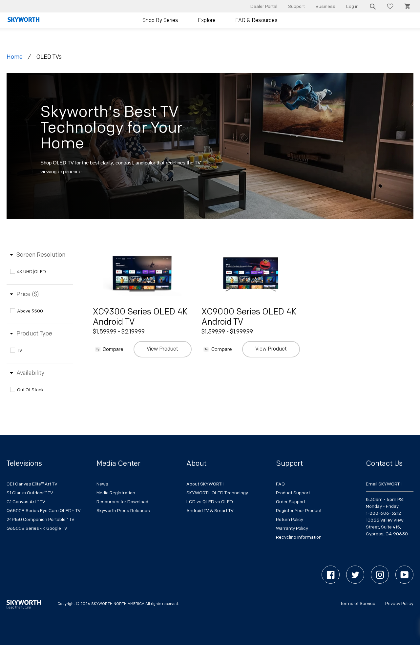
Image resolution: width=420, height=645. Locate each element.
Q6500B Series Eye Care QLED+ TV (44, 510)
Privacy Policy (399, 603)
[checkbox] (41, 272)
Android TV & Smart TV (210, 510)
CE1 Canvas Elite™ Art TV (32, 484)
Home (15, 57)
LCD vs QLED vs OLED (209, 502)
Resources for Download (122, 502)
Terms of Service (357, 603)
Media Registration (115, 493)
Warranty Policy (292, 528)
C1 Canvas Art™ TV (26, 502)
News (102, 484)
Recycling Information (299, 537)
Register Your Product (299, 510)
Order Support (290, 502)
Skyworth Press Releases (123, 510)
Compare (113, 349)
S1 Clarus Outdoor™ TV (30, 493)
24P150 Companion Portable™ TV (40, 519)
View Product (162, 349)
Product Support (293, 493)
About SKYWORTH (205, 484)
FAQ (280, 484)
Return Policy (289, 519)
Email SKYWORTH (384, 484)
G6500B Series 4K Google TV (37, 528)
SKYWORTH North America (117, 604)
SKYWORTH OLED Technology (217, 493)
